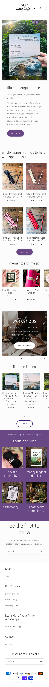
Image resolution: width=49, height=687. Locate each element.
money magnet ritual (36, 474)
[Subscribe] (41, 551)
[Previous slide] (17, 359)
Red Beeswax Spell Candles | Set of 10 (36, 239)
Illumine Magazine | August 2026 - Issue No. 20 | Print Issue (11, 397)
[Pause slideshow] (44, 359)
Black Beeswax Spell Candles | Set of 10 (12, 195)
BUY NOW (15, 133)
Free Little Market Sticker (11, 291)
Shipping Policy (12, 605)
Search (8, 576)
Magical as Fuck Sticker (31, 291)
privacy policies (12, 594)
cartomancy (10, 507)
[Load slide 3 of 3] (27, 358)
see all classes (24, 345)
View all (24, 252)
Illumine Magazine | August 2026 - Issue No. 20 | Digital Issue (31, 397)
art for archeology (13, 626)
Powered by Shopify (29, 682)
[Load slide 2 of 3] (24, 358)
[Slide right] (30, 308)
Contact (8, 644)
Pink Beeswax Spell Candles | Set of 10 (12, 239)
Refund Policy (11, 600)
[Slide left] (19, 308)
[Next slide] (32, 359)
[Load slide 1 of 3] (21, 358)
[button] (3, 8)
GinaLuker (21, 682)
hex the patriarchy (10, 474)
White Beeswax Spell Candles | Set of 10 (36, 195)
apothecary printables (36, 509)
